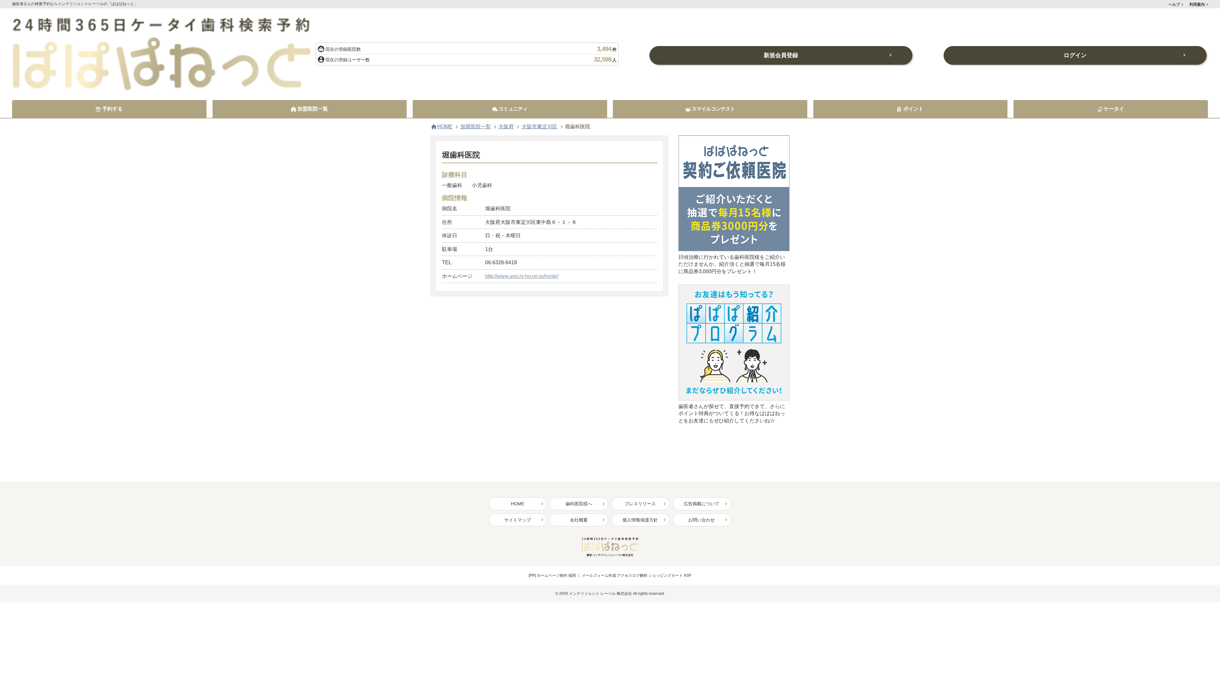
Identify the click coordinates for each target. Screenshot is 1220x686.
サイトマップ (517, 519)
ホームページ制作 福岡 (556, 575)
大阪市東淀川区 (539, 126)
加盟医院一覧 (475, 126)
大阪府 (506, 126)
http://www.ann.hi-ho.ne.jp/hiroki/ (521, 276)
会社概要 (579, 519)
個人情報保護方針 (640, 519)
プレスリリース (640, 503)
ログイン (1075, 55)
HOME (444, 126)
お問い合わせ (701, 519)
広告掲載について (701, 503)
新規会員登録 (781, 55)
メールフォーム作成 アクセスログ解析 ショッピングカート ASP (636, 575)
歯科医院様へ (579, 503)
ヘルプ (1174, 4)
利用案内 (1197, 4)
